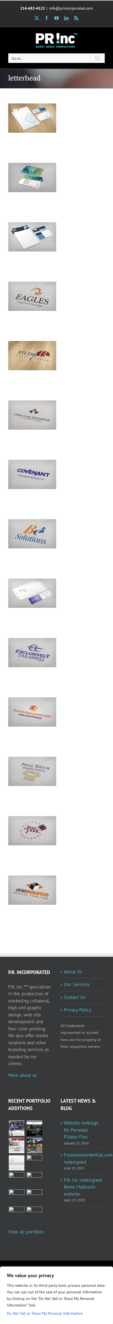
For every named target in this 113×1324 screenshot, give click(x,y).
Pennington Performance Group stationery (24, 224)
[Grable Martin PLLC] (16, 1162)
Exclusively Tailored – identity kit (24, 640)
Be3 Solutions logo (24, 525)
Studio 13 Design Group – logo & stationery (24, 343)
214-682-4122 (32, 8)
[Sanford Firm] (34, 1128)
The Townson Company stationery (24, 106)
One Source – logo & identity (24, 881)
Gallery (39, 106)
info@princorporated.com (71, 8)
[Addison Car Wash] (16, 1180)
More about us (22, 1075)
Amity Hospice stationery (24, 168)
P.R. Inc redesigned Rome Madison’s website (83, 1187)
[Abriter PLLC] (34, 1214)
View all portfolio (26, 1232)
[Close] (107, 1271)
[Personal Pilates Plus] (16, 1128)
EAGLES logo (24, 291)
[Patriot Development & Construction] (16, 1197)
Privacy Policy (77, 1010)
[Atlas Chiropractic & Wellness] (34, 1162)
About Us (73, 972)
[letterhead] (32, 118)
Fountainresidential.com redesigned (83, 1158)
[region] (56, 1295)
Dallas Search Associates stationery (24, 581)
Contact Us (74, 997)
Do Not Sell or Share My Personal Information (45, 1313)
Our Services (76, 984)
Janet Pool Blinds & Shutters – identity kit (24, 818)
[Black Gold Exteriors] (16, 1214)
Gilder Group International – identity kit (24, 403)
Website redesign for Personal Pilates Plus (81, 1130)
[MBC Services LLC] (34, 1145)
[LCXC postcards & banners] (34, 1180)
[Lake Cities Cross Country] (34, 1197)
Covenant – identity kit (24, 465)
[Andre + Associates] (16, 1145)
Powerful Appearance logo (24, 703)
